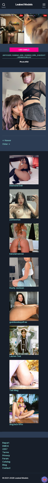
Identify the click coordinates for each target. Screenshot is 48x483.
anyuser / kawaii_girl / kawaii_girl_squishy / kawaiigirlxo (24, 56)
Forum (5, 458)
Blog (4, 465)
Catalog (6, 461)
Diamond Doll (15, 185)
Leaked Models (24, 4)
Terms (5, 452)
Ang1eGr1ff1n (16, 424)
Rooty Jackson (16, 288)
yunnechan (15, 219)
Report (5, 443)
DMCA (5, 446)
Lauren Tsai (15, 356)
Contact (6, 468)
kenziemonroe (16, 254)
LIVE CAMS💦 (24, 50)
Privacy (6, 455)
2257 (4, 449)
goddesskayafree (18, 322)
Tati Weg (13, 390)
